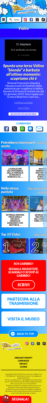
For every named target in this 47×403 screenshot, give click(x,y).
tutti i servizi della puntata (37, 190)
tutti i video (40, 234)
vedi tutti (41, 142)
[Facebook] (31, 19)
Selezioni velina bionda (23, 114)
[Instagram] (25, 19)
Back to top (25, 333)
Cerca (16, 19)
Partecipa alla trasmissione (23, 301)
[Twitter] (37, 19)
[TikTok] (43, 19)
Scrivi (23, 284)
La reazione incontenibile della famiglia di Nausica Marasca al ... (15, 173)
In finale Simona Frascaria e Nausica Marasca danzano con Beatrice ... (15, 220)
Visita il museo (23, 318)
